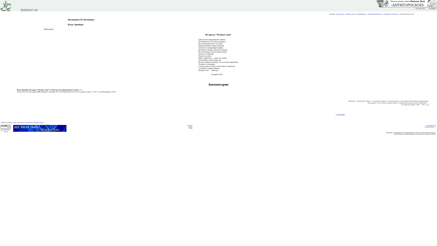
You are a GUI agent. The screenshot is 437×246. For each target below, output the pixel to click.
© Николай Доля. (431, 125)
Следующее (340, 115)
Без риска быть (340, 14)
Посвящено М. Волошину (391, 14)
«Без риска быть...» (430, 127)
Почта (190, 128)
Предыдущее (49, 29)
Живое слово (350, 14)
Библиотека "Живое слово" (9, 122)
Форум (190, 127)
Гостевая (189, 125)
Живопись (36, 122)
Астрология (20, 122)
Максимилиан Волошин (374, 14)
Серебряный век (361, 14)
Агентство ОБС (28, 122)
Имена (42, 122)
